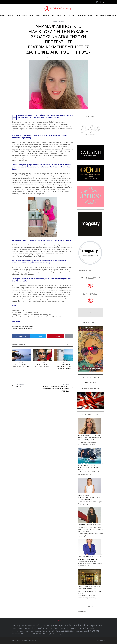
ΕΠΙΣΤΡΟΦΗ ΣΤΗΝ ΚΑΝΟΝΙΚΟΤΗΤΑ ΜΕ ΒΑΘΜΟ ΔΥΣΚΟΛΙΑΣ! (64, 366)
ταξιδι (52, 634)
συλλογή (35, 634)
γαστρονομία (50, 628)
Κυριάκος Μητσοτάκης (62, 625)
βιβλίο (34, 628)
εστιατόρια (84, 628)
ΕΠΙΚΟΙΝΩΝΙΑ (22, 2)
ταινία (41, 633)
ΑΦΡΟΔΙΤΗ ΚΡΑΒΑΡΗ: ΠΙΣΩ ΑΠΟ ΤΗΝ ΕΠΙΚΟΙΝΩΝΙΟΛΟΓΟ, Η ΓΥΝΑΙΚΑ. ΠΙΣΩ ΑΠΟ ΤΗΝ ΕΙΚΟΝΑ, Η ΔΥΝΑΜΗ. (89, 438)
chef (14, 625)
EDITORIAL (55, 21)
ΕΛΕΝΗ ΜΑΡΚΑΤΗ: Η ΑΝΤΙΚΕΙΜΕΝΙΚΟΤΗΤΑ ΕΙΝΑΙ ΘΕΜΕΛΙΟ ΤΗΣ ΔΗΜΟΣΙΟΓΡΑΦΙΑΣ (89, 497)
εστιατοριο (72, 628)
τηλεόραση (56, 633)
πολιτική (85, 631)
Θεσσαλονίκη (47, 625)
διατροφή (63, 628)
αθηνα (23, 628)
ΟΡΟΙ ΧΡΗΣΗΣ (36, 2)
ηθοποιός (92, 628)
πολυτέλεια (93, 630)
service (33, 625)
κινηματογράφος (18, 631)
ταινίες (47, 634)
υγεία (61, 634)
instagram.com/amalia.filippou (22, 326)
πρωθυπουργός (16, 633)
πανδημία (80, 631)
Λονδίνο (77, 625)
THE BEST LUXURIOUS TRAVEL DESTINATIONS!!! (21, 365)
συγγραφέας (29, 633)
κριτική (32, 631)
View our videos (90, 382)
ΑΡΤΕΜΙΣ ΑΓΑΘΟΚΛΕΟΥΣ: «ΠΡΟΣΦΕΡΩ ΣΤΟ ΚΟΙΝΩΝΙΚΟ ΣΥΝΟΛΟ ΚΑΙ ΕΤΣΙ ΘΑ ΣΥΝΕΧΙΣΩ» (56, 388)
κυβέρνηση (38, 631)
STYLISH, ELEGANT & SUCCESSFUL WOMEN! (42, 365)
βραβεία (41, 628)
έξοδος (18, 628)
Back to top (100, 640)
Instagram (25, 625)
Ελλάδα (38, 625)
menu (29, 625)
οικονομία (74, 631)
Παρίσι (100, 625)
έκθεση (14, 628)
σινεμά (23, 634)
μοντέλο (49, 631)
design (18, 625)
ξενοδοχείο (67, 631)
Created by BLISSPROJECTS (30, 640)
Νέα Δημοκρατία (90, 625)
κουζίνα (28, 631)
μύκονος (59, 631)
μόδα (54, 630)
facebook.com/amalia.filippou (22, 328)
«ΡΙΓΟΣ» (20, 386)
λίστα (43, 631)
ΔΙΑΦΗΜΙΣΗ (14, 2)
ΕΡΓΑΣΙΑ (29, 2)
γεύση (58, 628)
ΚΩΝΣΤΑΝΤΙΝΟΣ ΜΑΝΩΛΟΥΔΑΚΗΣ (59, 57)
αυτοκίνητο (28, 628)
